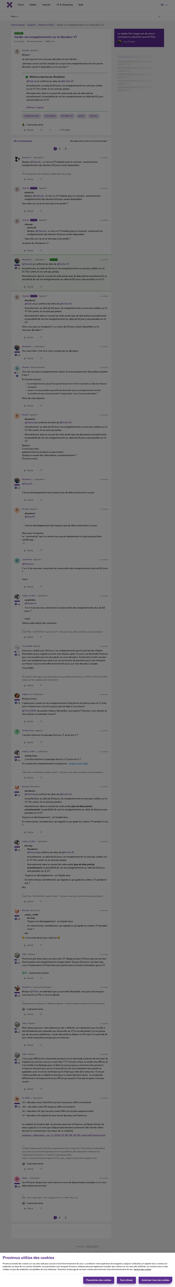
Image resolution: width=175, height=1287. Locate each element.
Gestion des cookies (142, 1269)
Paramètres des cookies (98, 1280)
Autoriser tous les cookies (155, 1280)
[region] (87, 1270)
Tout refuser (126, 1280)
